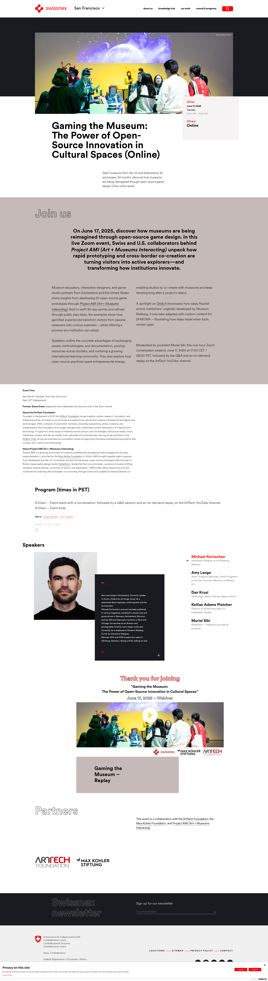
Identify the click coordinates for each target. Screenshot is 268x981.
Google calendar (50, 517)
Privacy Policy (202, 951)
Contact (226, 951)
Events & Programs (206, 8)
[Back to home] (51, 8)
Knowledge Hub (166, 8)
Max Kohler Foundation (70, 456)
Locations (157, 951)
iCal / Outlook (66, 517)
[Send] (215, 912)
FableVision (64, 464)
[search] (227, 8)
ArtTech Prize (29, 439)
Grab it (161, 303)
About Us (148, 8)
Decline (254, 969)
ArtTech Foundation (69, 416)
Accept (240, 969)
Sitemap (178, 951)
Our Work (185, 8)
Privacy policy (7, 975)
